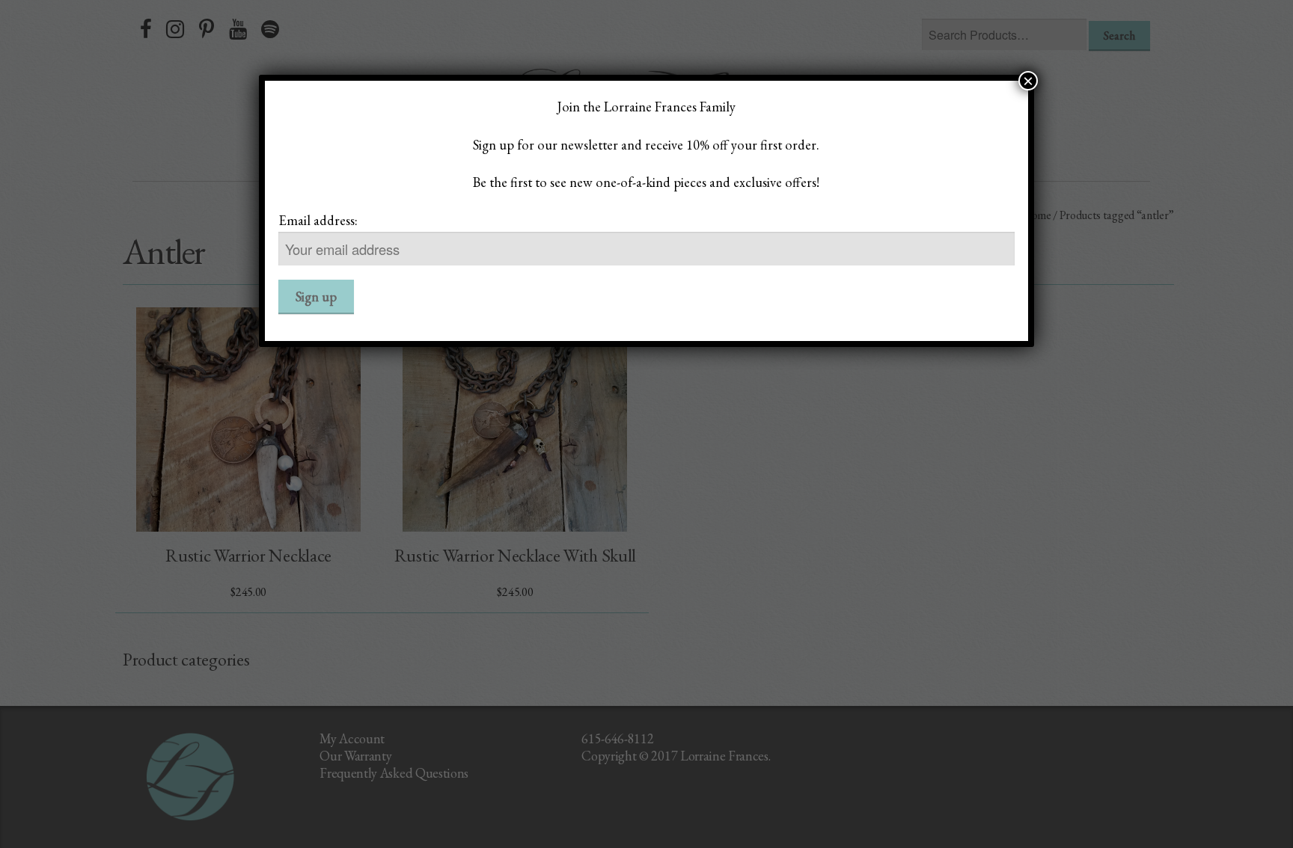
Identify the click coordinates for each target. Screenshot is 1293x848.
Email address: (318, 220)
